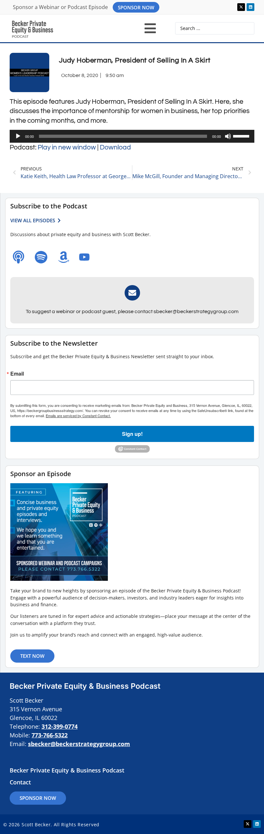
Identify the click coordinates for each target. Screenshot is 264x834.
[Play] (18, 136)
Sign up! (132, 433)
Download (115, 147)
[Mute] (228, 136)
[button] (150, 28)
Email (17, 373)
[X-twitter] (241, 7)
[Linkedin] (250, 7)
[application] (132, 136)
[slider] (242, 135)
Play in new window (67, 147)
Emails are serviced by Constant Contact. (78, 415)
